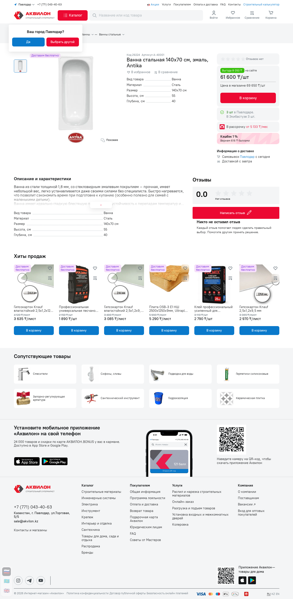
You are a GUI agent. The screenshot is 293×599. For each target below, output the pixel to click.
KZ (273, 594)
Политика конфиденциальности (88, 593)
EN (277, 594)
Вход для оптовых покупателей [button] (251, 512)
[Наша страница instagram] (18, 580)
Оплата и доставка (205, 4)
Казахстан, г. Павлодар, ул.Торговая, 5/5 (42, 515)
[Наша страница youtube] (40, 580)
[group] (233, 59)
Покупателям (182, 4)
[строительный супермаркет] (35, 15)
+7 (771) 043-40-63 (49, 4)
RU (269, 594)
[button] (73, 15)
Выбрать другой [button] (63, 42)
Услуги (166, 4)
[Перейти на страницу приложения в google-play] (55, 462)
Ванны (85, 34)
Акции (155, 4)
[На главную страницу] (35, 489)
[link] (233, 15)
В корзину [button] (248, 98)
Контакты (234, 4)
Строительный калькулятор (261, 4)
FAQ (223, 4)
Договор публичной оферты (128, 593)
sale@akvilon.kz (26, 521)
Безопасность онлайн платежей (167, 593)
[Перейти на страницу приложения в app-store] (27, 462)
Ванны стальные (110, 34)
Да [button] (28, 42)
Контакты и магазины (30, 530)
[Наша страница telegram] (29, 580)
